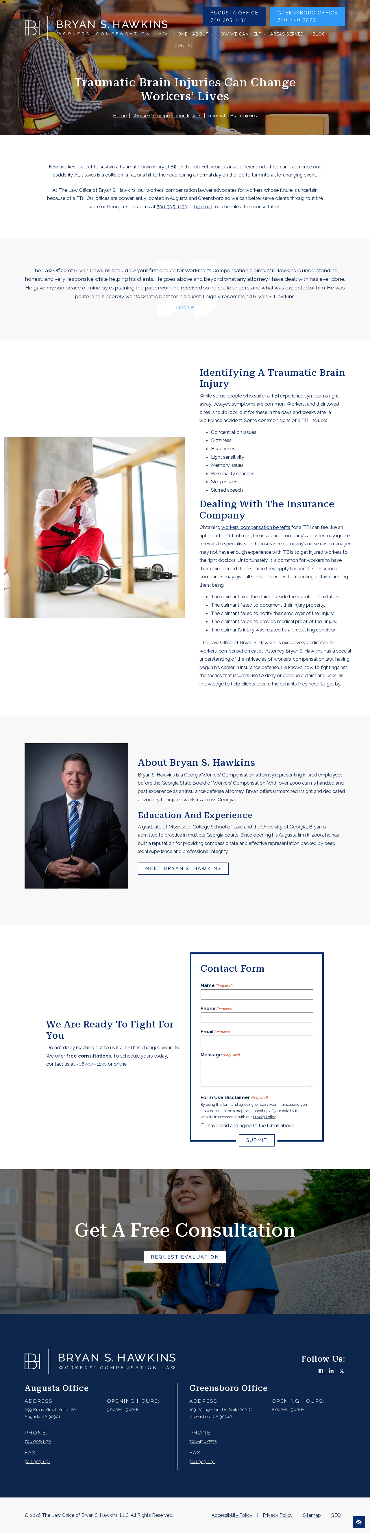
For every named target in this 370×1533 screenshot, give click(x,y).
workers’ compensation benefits (256, 527)
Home (181, 33)
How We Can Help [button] (239, 33)
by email (203, 206)
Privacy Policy (264, 1117)
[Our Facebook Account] (321, 1371)
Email (216, 1031)
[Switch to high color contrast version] (359, 1522)
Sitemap (312, 1515)
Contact (185, 45)
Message (220, 1055)
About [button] (200, 33)
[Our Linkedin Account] (331, 1371)
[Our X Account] (341, 1371)
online (120, 1064)
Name (216, 985)
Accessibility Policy (232, 1515)
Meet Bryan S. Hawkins (183, 868)
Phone (217, 1008)
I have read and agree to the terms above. (250, 1125)
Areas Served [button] (287, 33)
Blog (318, 33)
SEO (336, 1515)
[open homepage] (96, 29)
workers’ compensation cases (231, 651)
